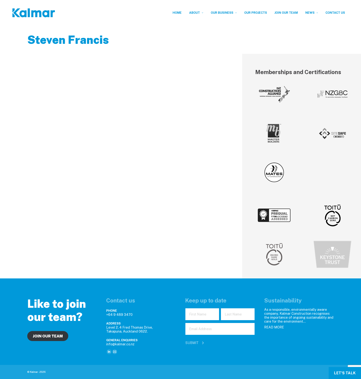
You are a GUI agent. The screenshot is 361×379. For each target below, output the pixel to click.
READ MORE (274, 327)
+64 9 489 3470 (119, 315)
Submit (192, 343)
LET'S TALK (345, 373)
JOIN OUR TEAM (48, 336)
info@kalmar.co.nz (120, 344)
